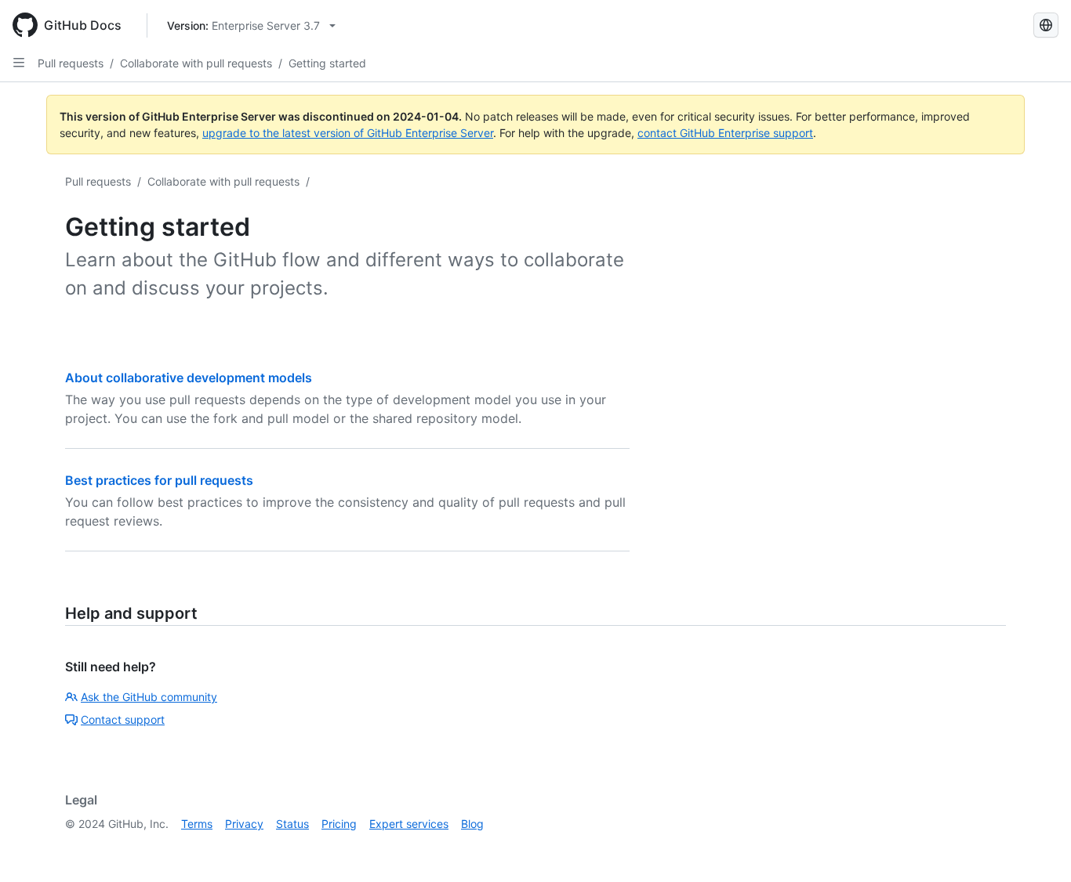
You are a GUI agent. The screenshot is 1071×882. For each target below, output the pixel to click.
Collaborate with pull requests (196, 63)
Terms (196, 823)
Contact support (123, 719)
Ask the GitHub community (149, 696)
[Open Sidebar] (18, 62)
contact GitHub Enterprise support (725, 132)
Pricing (339, 823)
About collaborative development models (188, 377)
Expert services (408, 823)
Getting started (327, 63)
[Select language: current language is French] (1045, 25)
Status (292, 823)
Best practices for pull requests (159, 480)
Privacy (244, 823)
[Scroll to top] (1036, 847)
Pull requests (70, 63)
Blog (472, 823)
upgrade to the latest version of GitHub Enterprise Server (347, 132)
